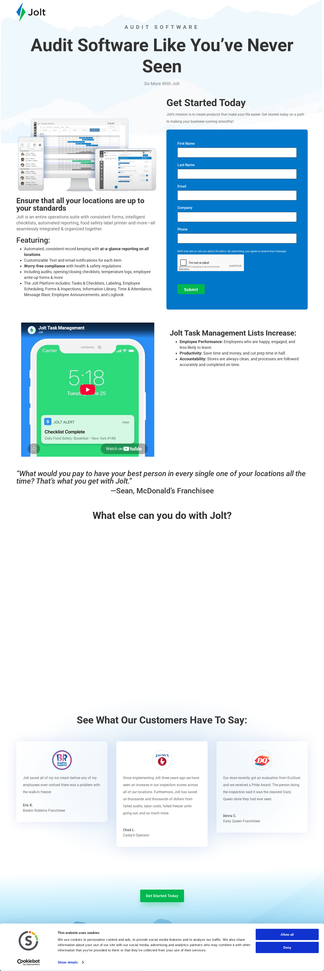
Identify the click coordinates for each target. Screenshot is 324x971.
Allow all (287, 934)
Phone (182, 229)
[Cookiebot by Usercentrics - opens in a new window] (28, 962)
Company (184, 208)
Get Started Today (162, 896)
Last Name (186, 165)
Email (181, 186)
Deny (287, 947)
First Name (186, 143)
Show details (68, 962)
